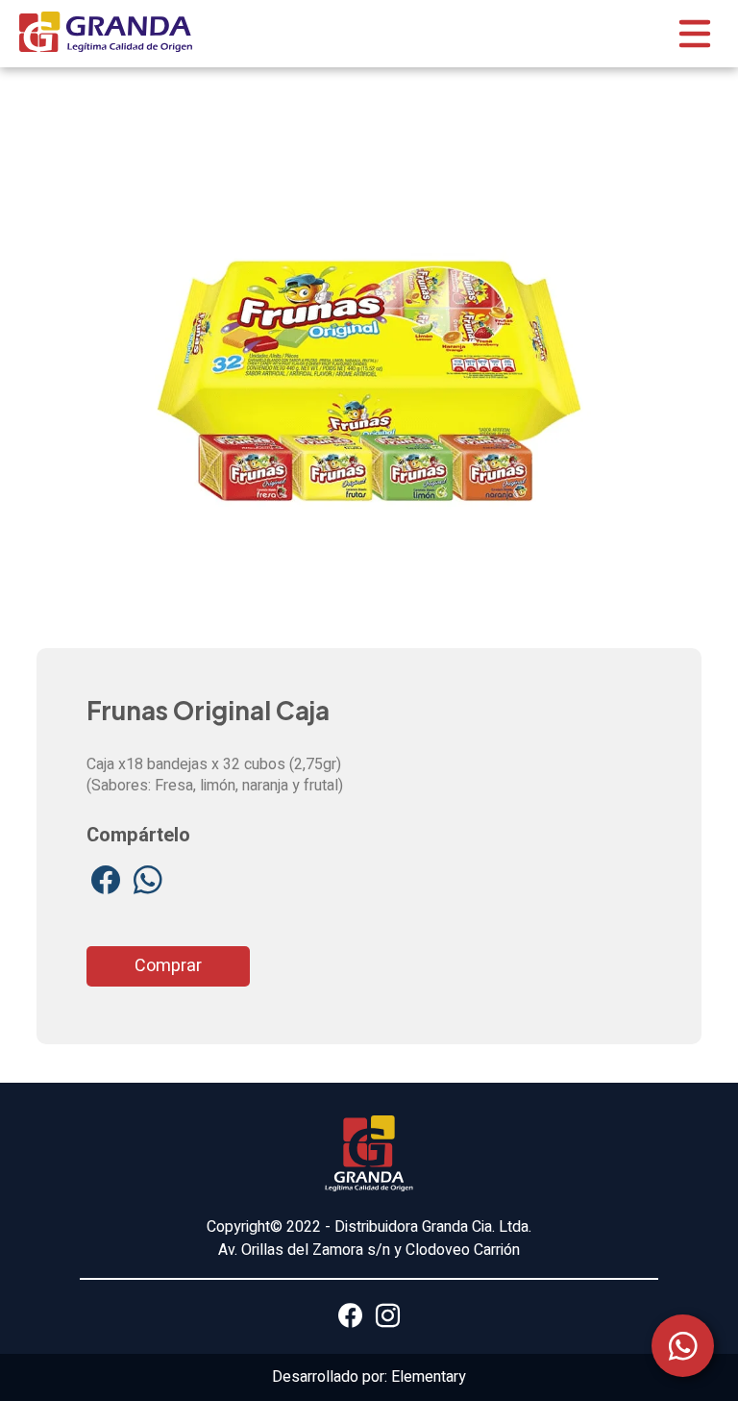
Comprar (168, 966)
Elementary (428, 1376)
